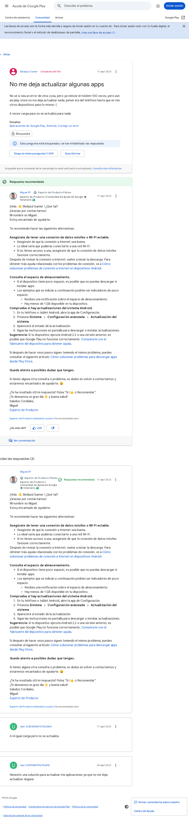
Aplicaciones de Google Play (27, 125)
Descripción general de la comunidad (23, 815)
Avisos (59, 17)
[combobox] (107, 6)
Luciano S (50, 418)
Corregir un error (68, 125)
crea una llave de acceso (96, 32)
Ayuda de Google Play (28, 6)
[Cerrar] (184, 26)
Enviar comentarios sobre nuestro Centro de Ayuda (157, 807)
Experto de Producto (24, 410)
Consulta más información (106, 168)
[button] (6, 5)
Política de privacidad (15, 806)
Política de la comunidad (85, 806)
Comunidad (42, 17)
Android (51, 125)
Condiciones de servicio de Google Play (49, 806)
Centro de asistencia (17, 17)
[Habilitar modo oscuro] (126, 806)
